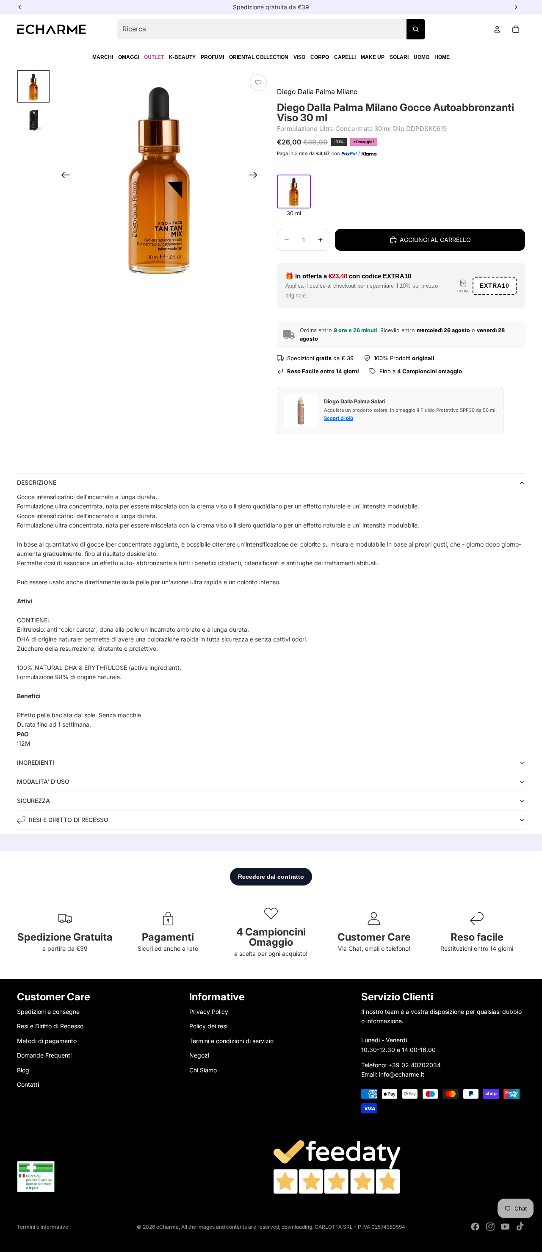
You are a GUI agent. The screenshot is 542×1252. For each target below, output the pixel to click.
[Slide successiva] (255, 176)
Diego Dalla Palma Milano (317, 91)
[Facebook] (475, 1226)
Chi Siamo (203, 1069)
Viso (299, 57)
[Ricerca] (415, 29)
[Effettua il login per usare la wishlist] (258, 82)
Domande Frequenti (44, 1055)
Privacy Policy (208, 1011)
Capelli (345, 57)
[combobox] (271, 29)
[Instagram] (490, 1226)
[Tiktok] (520, 1226)
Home (442, 57)
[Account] (497, 29)
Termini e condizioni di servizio (231, 1040)
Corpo (319, 57)
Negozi (199, 1055)
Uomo (421, 57)
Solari (399, 57)
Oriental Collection (258, 57)
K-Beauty (182, 57)
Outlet (154, 57)
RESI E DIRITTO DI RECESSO (68, 819)
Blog (23, 1069)
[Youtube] (505, 1226)
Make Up (372, 57)
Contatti (28, 1084)
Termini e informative (42, 1227)
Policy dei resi (208, 1026)
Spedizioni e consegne (48, 1011)
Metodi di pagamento (47, 1040)
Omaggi (128, 57)
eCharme (167, 1227)
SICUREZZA (33, 800)
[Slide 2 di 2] (33, 120)
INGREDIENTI (35, 762)
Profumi (212, 57)
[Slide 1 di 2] (33, 86)
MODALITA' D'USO (43, 781)
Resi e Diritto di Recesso (50, 1026)
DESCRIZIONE (36, 482)
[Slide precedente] (62, 176)
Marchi (102, 57)
